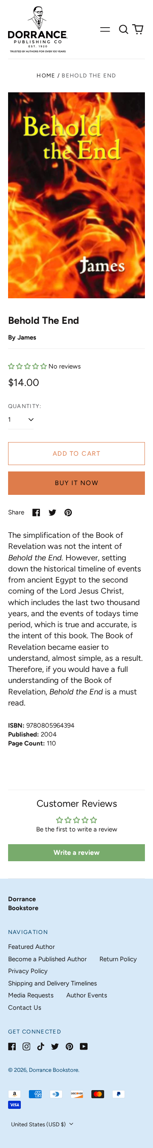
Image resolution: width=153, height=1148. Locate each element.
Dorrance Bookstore (53, 1070)
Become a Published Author (47, 959)
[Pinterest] (69, 1046)
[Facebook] (12, 1046)
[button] (123, 29)
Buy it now (76, 483)
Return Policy (118, 959)
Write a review (76, 852)
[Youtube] (84, 1046)
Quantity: (25, 406)
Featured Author (31, 947)
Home (46, 75)
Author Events (86, 995)
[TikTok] (41, 1046)
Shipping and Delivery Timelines (52, 983)
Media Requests (31, 995)
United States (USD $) (39, 1124)
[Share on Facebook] (36, 512)
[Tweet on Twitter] (52, 512)
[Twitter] (55, 1046)
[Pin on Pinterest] (68, 512)
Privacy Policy (28, 971)
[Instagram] (27, 1046)
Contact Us (24, 1007)
